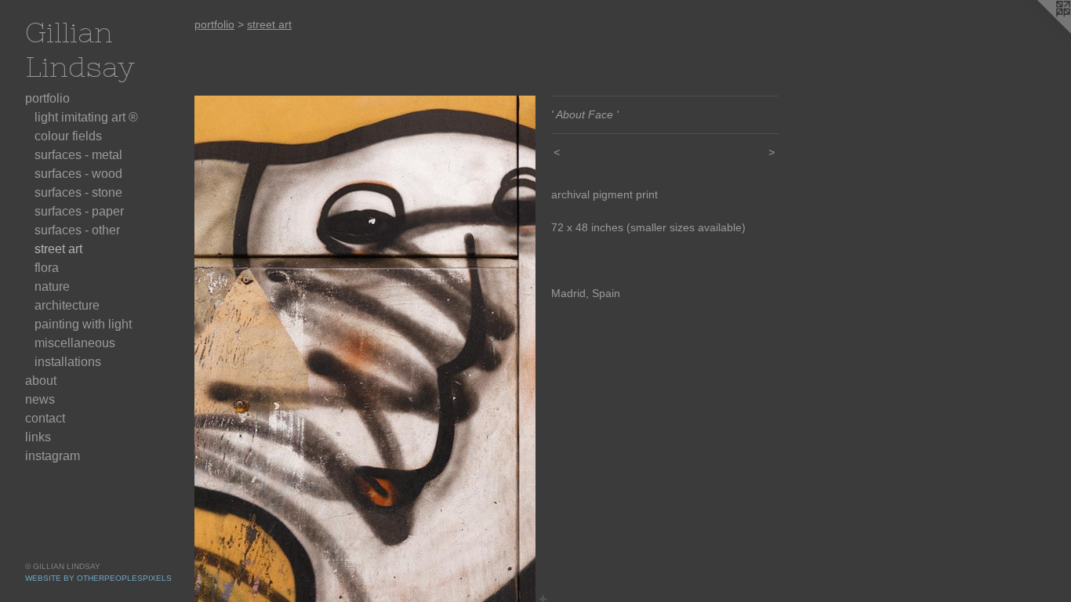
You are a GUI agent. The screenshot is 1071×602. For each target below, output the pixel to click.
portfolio (47, 98)
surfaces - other (77, 230)
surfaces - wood (78, 173)
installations (67, 361)
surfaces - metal (78, 154)
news (40, 399)
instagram (52, 455)
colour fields (68, 136)
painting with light (83, 324)
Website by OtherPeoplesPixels (98, 578)
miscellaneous (74, 343)
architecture (67, 305)
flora (46, 267)
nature (52, 286)
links (38, 437)
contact (45, 418)
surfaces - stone (78, 192)
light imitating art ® (86, 117)
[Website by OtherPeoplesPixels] (1039, 31)
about (40, 380)
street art (58, 249)
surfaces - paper (79, 211)
